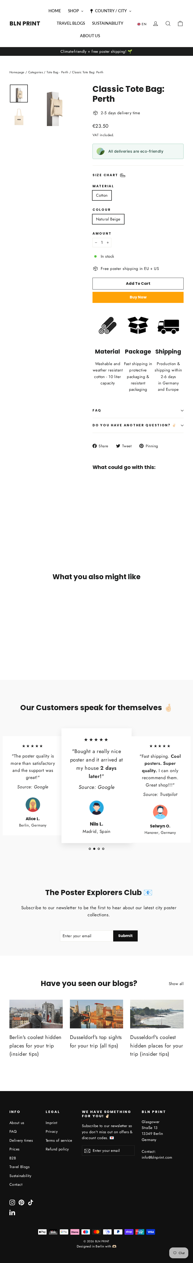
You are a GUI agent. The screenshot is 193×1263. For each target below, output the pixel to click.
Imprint (51, 1122)
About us (16, 1122)
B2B (12, 1158)
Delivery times (21, 1140)
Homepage (16, 72)
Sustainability (20, 1175)
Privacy (52, 1131)
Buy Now (138, 297)
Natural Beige (108, 219)
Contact (15, 1184)
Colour (101, 210)
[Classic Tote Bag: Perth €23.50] (103, 494)
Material (103, 186)
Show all (176, 983)
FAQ (96, 410)
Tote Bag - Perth (57, 72)
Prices (14, 1149)
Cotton (102, 195)
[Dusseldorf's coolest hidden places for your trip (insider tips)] (157, 1014)
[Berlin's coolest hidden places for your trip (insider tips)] (36, 1014)
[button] (143, 24)
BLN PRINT (24, 23)
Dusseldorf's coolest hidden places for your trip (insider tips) (156, 1045)
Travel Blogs (19, 1166)
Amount (101, 234)
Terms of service (59, 1140)
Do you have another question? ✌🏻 (134, 425)
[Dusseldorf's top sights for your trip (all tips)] (96, 1014)
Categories (35, 72)
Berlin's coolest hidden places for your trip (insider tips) (35, 1045)
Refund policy (57, 1149)
